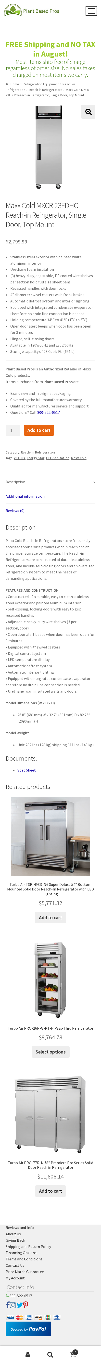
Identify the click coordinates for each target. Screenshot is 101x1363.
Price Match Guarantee (25, 1271)
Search (50, 1354)
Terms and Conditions (24, 1259)
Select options (51, 1052)
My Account (15, 1278)
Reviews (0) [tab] (15, 510)
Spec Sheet (26, 770)
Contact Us (15, 1265)
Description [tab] (15, 481)
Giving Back (15, 1240)
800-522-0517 (48, 412)
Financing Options (21, 1252)
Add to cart (38, 430)
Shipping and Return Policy (28, 1246)
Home (15, 84)
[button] (88, 112)
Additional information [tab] (25, 496)
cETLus (19, 458)
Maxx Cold (79, 458)
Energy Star (35, 458)
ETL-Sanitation (57, 458)
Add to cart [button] (50, 917)
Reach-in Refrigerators (45, 89)
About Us (13, 1233)
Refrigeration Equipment (41, 84)
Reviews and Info (20, 1227)
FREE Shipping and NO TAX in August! (50, 49)
